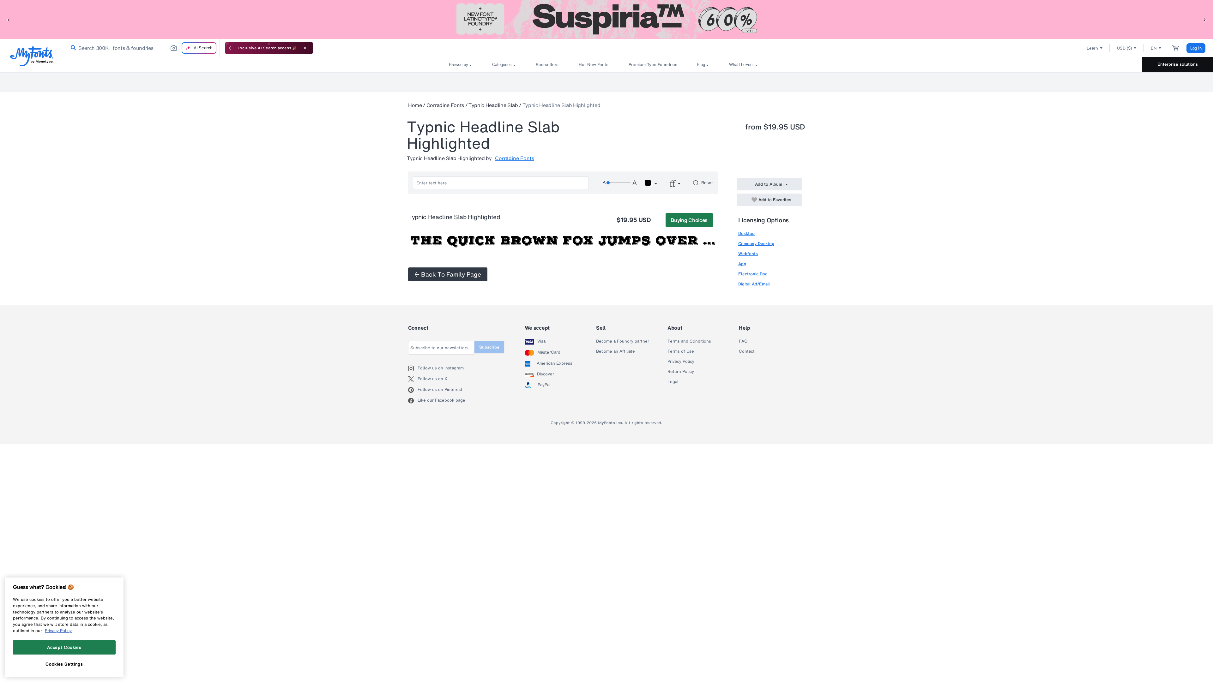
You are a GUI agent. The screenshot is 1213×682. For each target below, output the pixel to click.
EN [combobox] (1154, 48)
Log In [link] (1196, 48)
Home (415, 105)
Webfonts (748, 254)
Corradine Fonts (445, 105)
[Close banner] (304, 48)
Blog (701, 64)
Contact (747, 351)
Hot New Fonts (593, 65)
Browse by (458, 64)
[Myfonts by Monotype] (32, 56)
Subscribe (489, 347)
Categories (502, 64)
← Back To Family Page (447, 274)
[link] (72, 48)
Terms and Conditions (689, 341)
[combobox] (141, 48)
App (742, 264)
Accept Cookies (64, 647)
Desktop (746, 233)
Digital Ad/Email (754, 284)
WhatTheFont (741, 64)
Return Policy (680, 371)
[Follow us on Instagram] (413, 368)
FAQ (743, 341)
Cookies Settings (64, 664)
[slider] (618, 182)
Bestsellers (547, 65)
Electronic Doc (752, 274)
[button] (8, 19)
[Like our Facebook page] (413, 401)
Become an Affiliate (615, 351)
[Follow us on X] (413, 379)
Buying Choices (689, 220)
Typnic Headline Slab (493, 105)
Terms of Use (680, 351)
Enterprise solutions (1177, 64)
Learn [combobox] (1092, 48)
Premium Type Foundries (653, 65)
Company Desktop (756, 244)
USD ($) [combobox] (1124, 48)
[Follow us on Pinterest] (413, 390)
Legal (673, 381)
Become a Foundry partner (622, 341)
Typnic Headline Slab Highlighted (561, 105)
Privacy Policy (680, 361)
